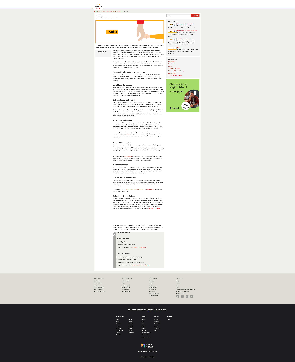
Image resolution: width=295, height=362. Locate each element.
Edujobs (151, 285)
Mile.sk (156, 136)
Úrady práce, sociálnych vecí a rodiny (187, 30)
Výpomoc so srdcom (154, 293)
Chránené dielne (153, 291)
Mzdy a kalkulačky (99, 289)
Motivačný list (98, 283)
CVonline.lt (144, 319)
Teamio (130, 321)
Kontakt (178, 283)
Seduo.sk (131, 326)
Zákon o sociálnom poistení (139, 247)
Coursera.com (128, 189)
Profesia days (152, 289)
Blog (177, 287)
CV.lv (143, 321)
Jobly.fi (168, 319)
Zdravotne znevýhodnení (175, 75)
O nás (177, 281)
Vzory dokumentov (99, 287)
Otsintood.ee (144, 330)
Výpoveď (96, 285)
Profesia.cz (118, 323)
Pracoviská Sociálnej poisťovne (185, 24)
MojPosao (156, 319)
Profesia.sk (97, 11)
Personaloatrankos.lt (146, 332)
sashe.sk (128, 134)
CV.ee (143, 323)
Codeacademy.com (138, 189)
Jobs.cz (117, 319)
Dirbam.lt (144, 326)
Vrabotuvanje (157, 323)
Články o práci (125, 289)
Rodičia (170, 66)
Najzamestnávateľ (153, 295)
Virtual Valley (157, 328)
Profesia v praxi (126, 291)
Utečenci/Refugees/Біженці (176, 71)
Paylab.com (131, 332)
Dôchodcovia (171, 61)
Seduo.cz (131, 323)
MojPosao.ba (157, 321)
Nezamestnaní (172, 64)
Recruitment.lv (145, 334)
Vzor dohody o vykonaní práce (185, 39)
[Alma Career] (147, 345)
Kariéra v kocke (106, 11)
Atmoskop (118, 332)
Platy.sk (151, 283)
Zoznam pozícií (126, 285)
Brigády (124, 283)
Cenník (177, 285)
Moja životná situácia (116, 11)
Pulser (155, 330)
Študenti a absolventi (174, 68)
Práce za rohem (119, 330)
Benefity (179, 47)
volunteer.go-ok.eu (154, 208)
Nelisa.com (118, 334)
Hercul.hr (156, 326)
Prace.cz (118, 326)
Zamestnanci (171, 73)
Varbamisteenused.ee (146, 337)
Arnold (130, 319)
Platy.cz (130, 328)
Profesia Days (128, 156)
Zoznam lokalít (126, 287)
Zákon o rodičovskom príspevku (141, 265)
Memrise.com (150, 189)
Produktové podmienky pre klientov (185, 289)
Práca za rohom (153, 287)
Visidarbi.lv (144, 328)
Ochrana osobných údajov (182, 291)
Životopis (96, 281)
